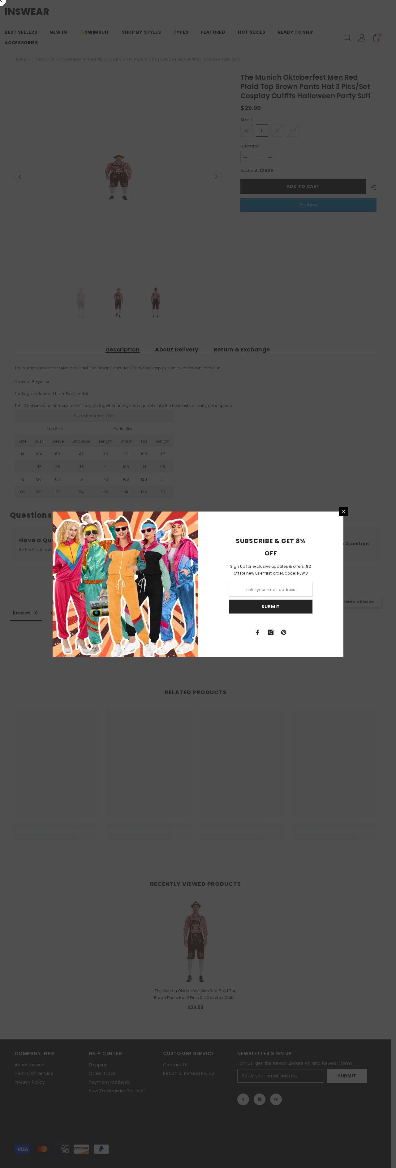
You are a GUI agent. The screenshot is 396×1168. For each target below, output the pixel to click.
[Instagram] (270, 632)
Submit (270, 606)
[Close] (343, 511)
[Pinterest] (283, 632)
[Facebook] (257, 632)
